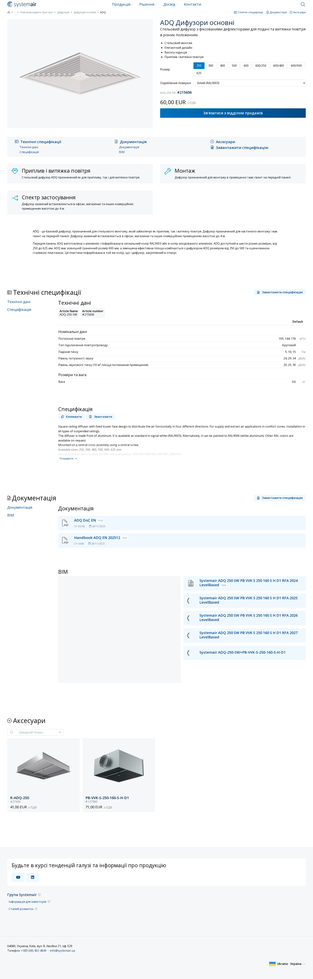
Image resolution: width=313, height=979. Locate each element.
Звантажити (103, 417)
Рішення (146, 4)
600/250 (260, 66)
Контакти (192, 4)
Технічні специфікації (250, 12)
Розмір (165, 69)
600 (246, 66)
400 (222, 66)
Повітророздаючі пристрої (36, 12)
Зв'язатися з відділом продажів (233, 113)
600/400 (278, 66)
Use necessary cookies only (275, 950)
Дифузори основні (85, 12)
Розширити (66, 458)
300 (210, 66)
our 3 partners (74, 931)
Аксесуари (299, 12)
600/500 (296, 66)
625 (199, 73)
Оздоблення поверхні (175, 83)
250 (199, 66)
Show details (63, 971)
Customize (273, 939)
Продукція (121, 4)
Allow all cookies (275, 928)
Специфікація (29, 152)
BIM (122, 152)
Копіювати (74, 417)
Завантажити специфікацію (242, 147)
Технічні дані (29, 147)
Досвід (169, 4)
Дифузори (63, 12)
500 (234, 66)
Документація (278, 12)
